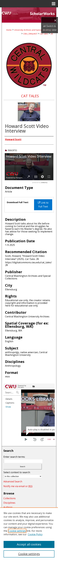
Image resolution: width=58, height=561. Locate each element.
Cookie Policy (35, 534)
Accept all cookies (29, 544)
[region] (29, 534)
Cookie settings (17, 530)
